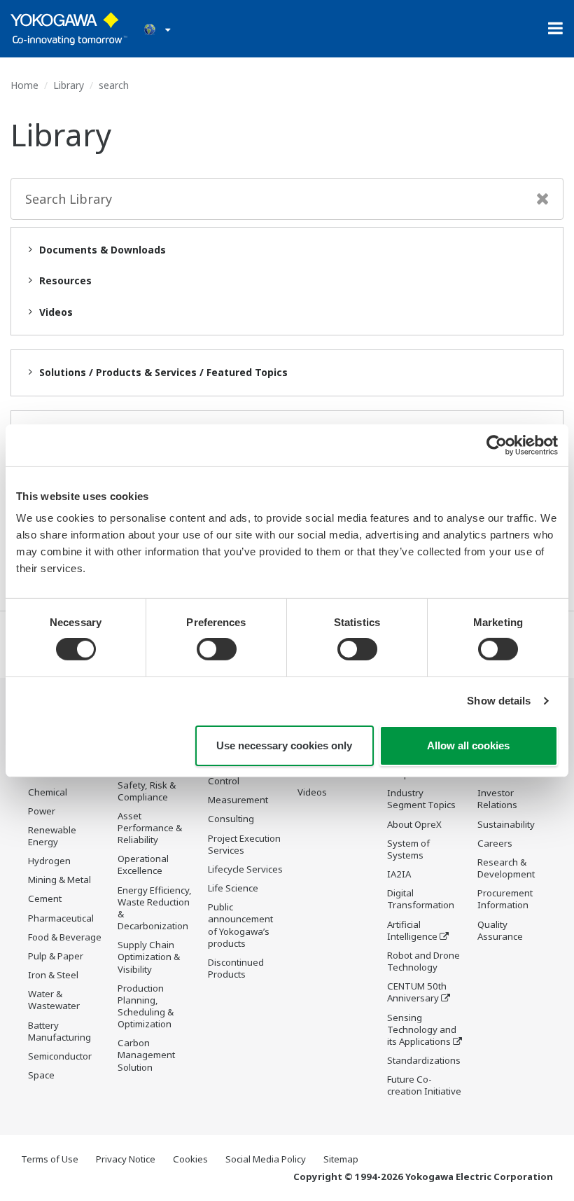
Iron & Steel (53, 975)
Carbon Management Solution (146, 1054)
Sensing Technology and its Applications (421, 1029)
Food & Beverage (65, 937)
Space (41, 1075)
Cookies (190, 1159)
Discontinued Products (236, 968)
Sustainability (506, 824)
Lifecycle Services (245, 869)
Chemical (47, 792)
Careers (494, 843)
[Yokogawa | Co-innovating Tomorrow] (68, 29)
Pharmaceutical (61, 918)
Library (68, 85)
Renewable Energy (52, 836)
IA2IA (399, 874)
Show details (499, 701)
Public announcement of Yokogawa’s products (240, 925)
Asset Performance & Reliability (150, 828)
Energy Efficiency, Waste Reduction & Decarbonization (155, 908)
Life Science (233, 888)
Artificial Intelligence (412, 930)
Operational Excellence (143, 864)
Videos (312, 792)
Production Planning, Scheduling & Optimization (146, 1006)
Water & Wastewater (54, 999)
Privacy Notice (125, 1159)
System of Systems (408, 849)
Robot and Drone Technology (423, 961)
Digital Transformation (420, 899)
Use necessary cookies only (284, 745)
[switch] (217, 649)
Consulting (231, 818)
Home (24, 85)
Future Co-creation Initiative (424, 1085)
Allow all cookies (468, 745)
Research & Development (506, 868)
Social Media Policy (265, 1159)
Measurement (238, 799)
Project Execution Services (244, 844)
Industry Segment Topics (421, 798)
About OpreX (414, 824)
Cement (45, 898)
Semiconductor (60, 1056)
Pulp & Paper (55, 956)
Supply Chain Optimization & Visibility (149, 956)
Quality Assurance (500, 930)
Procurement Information (505, 899)
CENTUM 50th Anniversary (417, 992)
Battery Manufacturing (59, 1031)
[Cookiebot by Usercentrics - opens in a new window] (496, 444)
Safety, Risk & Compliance (147, 791)
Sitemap (340, 1159)
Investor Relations (497, 798)
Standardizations (424, 1060)
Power (41, 811)
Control (223, 781)
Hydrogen (49, 860)
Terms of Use (49, 1159)
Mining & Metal (59, 879)
